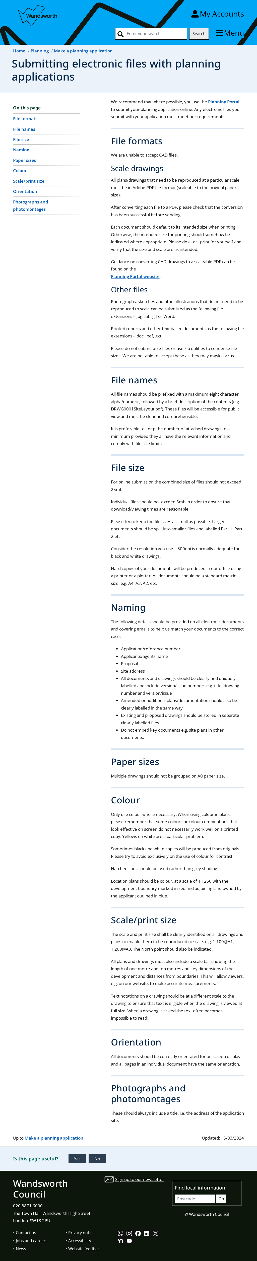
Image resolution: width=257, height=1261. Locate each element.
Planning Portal (223, 102)
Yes (77, 1159)
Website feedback (85, 1248)
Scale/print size (28, 181)
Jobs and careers (31, 1240)
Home (19, 51)
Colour (20, 170)
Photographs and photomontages (30, 205)
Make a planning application (83, 51)
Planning (40, 51)
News (21, 1248)
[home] (38, 15)
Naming (21, 150)
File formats (25, 118)
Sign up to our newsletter (139, 1179)
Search (199, 33)
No (97, 1159)
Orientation (25, 191)
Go (221, 1199)
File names (24, 129)
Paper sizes (24, 160)
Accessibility (79, 1240)
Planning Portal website (135, 276)
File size (21, 139)
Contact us (26, 1232)
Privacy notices (82, 1232)
